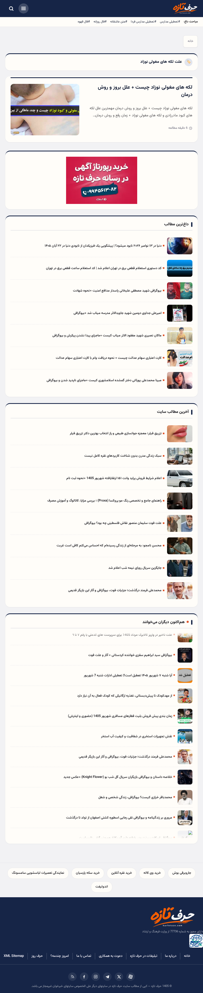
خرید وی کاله (152, 873)
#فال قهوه (84, 21)
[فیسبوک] (84, 976)
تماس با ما (83, 956)
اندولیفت (101, 886)
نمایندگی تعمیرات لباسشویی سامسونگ (38, 873)
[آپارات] (130, 976)
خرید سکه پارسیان (88, 873)
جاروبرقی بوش (181, 873)
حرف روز (37, 956)
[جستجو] (11, 8)
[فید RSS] (72, 976)
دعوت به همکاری (110, 956)
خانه (190, 41)
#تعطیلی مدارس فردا (143, 21)
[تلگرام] (107, 976)
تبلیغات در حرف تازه (143, 956)
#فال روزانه (100, 21)
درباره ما (170, 956)
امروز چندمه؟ (59, 956)
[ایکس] (119, 976)
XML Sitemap (14, 956)
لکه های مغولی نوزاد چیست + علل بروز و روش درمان (145, 91)
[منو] (24, 8)
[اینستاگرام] (95, 976)
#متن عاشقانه (118, 21)
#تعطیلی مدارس (170, 21)
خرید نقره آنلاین (121, 873)
